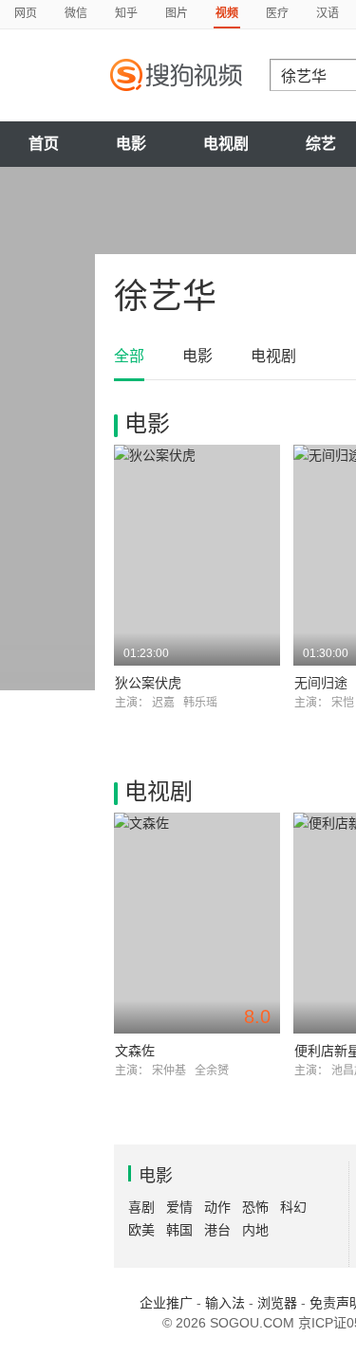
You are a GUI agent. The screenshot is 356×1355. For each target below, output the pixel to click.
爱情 (179, 1207)
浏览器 (277, 1302)
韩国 (179, 1229)
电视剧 (226, 144)
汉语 (327, 13)
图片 (176, 13)
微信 (76, 13)
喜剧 (141, 1207)
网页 (25, 13)
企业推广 (166, 1302)
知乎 (126, 13)
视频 (226, 13)
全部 (129, 356)
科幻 (293, 1207)
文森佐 (135, 1050)
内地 (255, 1229)
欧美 (141, 1229)
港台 (217, 1229)
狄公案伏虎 (148, 682)
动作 (217, 1207)
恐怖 (255, 1207)
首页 (43, 144)
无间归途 (320, 682)
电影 (131, 144)
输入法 (225, 1302)
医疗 (277, 13)
